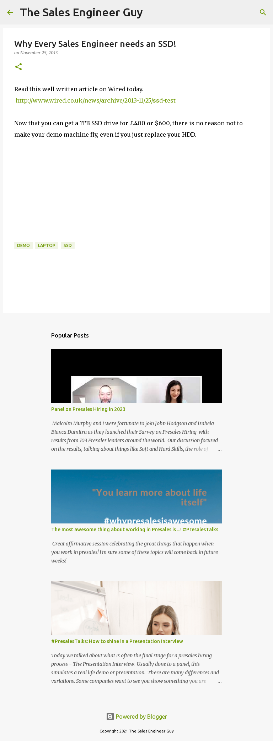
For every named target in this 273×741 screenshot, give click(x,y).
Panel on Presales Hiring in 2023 (88, 409)
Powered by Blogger (140, 716)
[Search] (153, 12)
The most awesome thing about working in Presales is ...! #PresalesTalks (134, 529)
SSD (68, 245)
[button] (18, 67)
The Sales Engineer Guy (81, 12)
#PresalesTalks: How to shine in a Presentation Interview (117, 641)
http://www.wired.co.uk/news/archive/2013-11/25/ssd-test (96, 100)
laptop (46, 245)
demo (23, 245)
